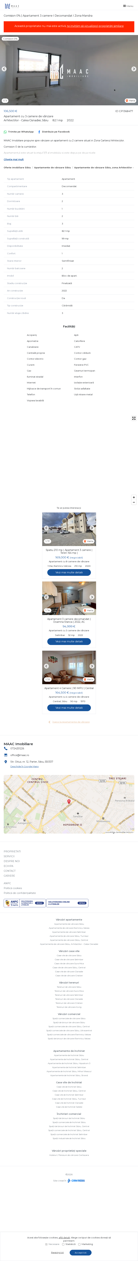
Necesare (54, 1244)
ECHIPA (8, 866)
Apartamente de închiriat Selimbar (69, 1067)
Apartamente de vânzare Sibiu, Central (69, 940)
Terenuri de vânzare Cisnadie (69, 999)
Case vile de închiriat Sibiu (69, 1086)
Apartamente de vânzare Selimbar (69, 932)
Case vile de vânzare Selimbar (69, 959)
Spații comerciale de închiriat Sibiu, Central (69, 1130)
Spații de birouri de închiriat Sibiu (69, 1118)
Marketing (87, 1244)
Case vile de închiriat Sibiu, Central (69, 1090)
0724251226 (17, 748)
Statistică (70, 1244)
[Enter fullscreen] (133, 418)
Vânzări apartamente (69, 919)
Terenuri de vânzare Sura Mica (69, 991)
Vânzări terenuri (69, 982)
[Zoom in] (133, 497)
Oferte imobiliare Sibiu (17, 167)
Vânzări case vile (69, 951)
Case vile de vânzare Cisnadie (69, 971)
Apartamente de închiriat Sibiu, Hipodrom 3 (69, 1063)
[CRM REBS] (76, 1180)
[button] (4, 68)
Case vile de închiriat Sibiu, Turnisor (69, 1099)
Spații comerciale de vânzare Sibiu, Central (69, 1026)
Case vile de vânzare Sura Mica (69, 963)
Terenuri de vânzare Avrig (69, 1007)
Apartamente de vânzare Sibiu (52, 167)
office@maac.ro (19, 755)
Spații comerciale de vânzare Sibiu (69, 1018)
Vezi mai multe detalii (69, 572)
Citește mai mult (14, 159)
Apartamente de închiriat (69, 1050)
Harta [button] (132, 100)
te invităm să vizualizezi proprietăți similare (95, 26)
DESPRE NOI (12, 861)
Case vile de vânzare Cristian (69, 975)
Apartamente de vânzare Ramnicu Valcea (69, 928)
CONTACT (9, 870)
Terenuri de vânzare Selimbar (69, 995)
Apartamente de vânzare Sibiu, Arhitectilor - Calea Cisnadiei (69, 944)
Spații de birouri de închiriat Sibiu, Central (69, 1126)
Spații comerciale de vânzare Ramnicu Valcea (69, 1034)
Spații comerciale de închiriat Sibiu (69, 1122)
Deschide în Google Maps (24, 766)
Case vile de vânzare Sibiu (69, 955)
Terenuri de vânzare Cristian (69, 1003)
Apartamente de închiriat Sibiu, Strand (69, 1075)
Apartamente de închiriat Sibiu (69, 1055)
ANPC (7, 883)
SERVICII (9, 856)
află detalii (64, 1237)
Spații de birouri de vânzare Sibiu (69, 1022)
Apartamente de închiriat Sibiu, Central (69, 1059)
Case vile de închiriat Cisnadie (69, 1103)
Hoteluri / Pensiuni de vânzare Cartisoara (69, 1155)
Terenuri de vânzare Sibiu (69, 987)
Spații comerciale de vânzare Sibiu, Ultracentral (69, 1030)
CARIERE (9, 875)
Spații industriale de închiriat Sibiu (69, 1138)
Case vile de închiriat (69, 1082)
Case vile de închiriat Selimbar (69, 1095)
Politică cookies (13, 888)
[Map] (69, 460)
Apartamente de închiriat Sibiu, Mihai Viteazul (69, 1071)
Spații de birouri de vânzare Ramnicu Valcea (69, 1038)
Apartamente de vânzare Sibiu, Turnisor (69, 936)
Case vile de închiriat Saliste (69, 1107)
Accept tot (81, 1252)
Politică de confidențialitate (20, 893)
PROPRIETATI (12, 851)
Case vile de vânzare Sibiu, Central (69, 967)
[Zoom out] (133, 502)
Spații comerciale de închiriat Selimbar (69, 1134)
